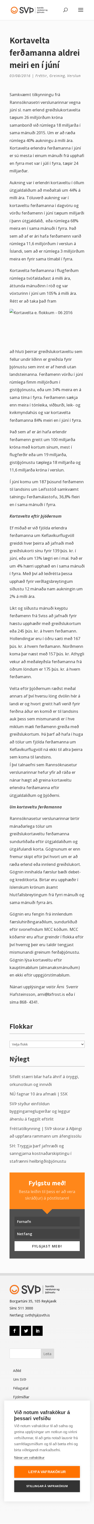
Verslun (74, 75)
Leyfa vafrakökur (47, 1472)
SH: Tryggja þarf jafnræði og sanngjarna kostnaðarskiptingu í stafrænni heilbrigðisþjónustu (40, 1153)
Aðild (17, 1370)
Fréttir (41, 75)
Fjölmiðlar (21, 1397)
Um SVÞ (19, 1379)
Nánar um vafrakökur (29, 1458)
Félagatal (20, 1388)
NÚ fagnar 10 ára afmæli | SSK (38, 1094)
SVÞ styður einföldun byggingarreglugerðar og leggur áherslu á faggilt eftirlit (40, 1111)
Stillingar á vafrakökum (47, 1486)
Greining (57, 75)
